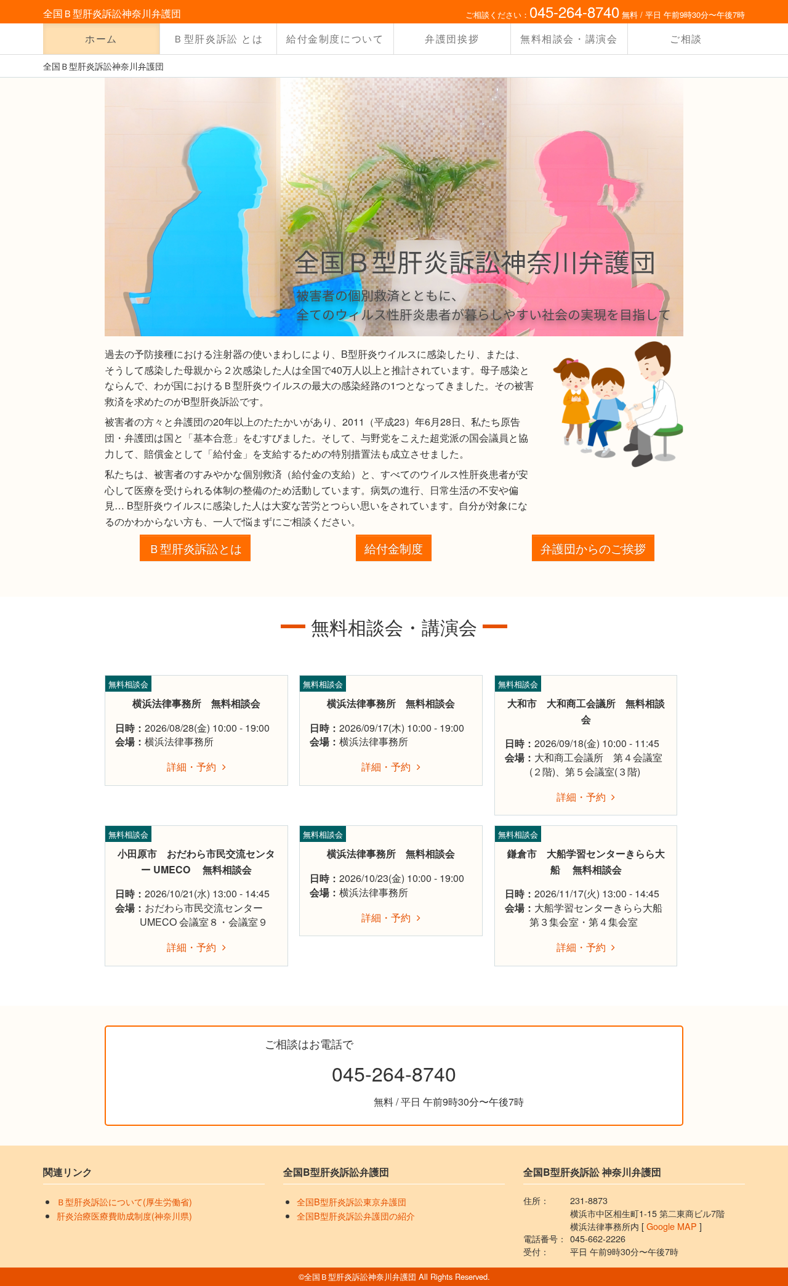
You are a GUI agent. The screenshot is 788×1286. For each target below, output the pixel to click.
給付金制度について (335, 38)
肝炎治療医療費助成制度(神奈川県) (124, 1215)
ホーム (101, 38)
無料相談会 (128, 684)
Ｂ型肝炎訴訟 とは (218, 38)
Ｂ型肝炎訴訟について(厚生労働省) (124, 1201)
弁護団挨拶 (452, 38)
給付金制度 (393, 548)
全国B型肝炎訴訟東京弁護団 (351, 1201)
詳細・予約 (191, 766)
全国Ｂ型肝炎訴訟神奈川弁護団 (112, 13)
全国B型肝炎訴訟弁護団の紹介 (356, 1215)
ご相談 (686, 38)
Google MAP (671, 1225)
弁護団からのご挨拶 (593, 548)
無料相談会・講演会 (568, 38)
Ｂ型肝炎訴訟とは (195, 548)
